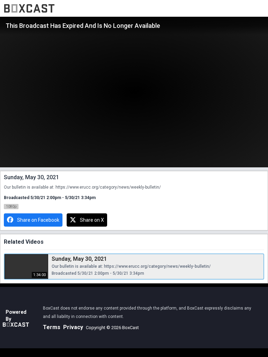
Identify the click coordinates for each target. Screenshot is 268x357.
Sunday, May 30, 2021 (79, 259)
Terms (51, 327)
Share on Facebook (38, 220)
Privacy (73, 327)
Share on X (92, 220)
